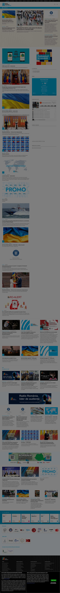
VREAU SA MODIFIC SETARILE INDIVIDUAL (53, 583)
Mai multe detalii (6, 578)
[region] (30, 582)
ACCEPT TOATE (54, 580)
